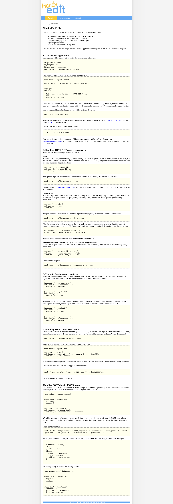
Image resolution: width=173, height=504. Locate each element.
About (78, 18)
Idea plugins (65, 18)
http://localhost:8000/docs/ (52, 141)
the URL (50, 122)
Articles (51, 18)
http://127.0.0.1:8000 (115, 120)
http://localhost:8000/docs (64, 187)
